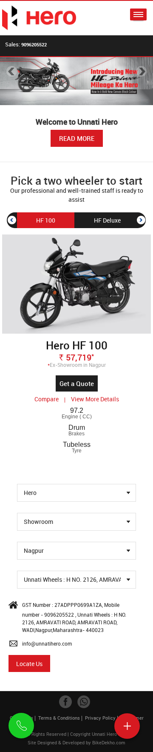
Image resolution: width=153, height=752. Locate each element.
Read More (76, 138)
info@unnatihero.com (47, 643)
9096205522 (34, 44)
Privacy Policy (100, 718)
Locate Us (29, 664)
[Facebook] (65, 701)
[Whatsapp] (83, 701)
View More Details (95, 399)
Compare (47, 399)
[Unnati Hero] (39, 18)
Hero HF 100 (77, 345)
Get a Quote (77, 383)
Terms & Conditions (59, 718)
